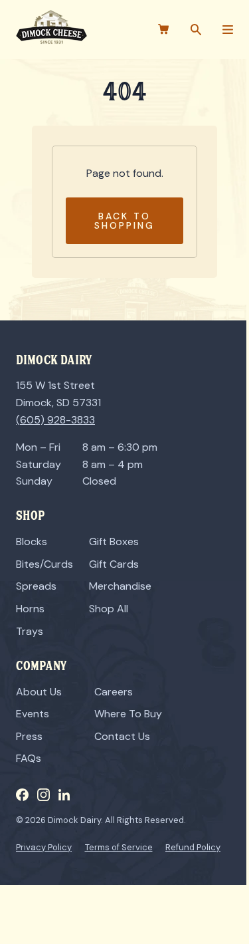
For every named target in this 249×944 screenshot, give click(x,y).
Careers (113, 692)
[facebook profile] (22, 794)
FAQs (28, 758)
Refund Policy (192, 847)
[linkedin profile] (64, 794)
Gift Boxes (114, 541)
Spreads (36, 586)
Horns (30, 609)
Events (32, 714)
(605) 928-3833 (55, 420)
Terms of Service (119, 847)
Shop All (108, 609)
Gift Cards (114, 564)
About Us (39, 692)
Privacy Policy (44, 847)
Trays (29, 631)
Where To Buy (128, 714)
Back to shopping (124, 220)
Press (29, 736)
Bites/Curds (44, 564)
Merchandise (120, 586)
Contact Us (122, 736)
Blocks (31, 541)
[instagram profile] (43, 794)
